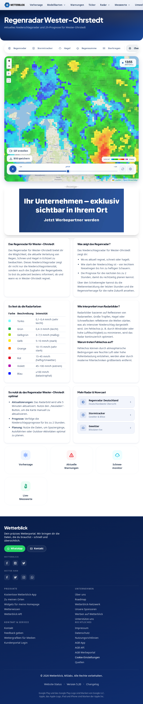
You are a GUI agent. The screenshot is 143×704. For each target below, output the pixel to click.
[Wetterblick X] (24, 563)
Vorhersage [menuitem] (36, 4)
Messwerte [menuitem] (121, 4)
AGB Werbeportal (85, 652)
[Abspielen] (12, 168)
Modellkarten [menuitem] (54, 4)
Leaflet (117, 179)
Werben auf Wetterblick (89, 614)
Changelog (92, 684)
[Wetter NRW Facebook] (7, 577)
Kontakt (38, 548)
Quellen (79, 662)
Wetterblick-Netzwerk (87, 604)
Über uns (80, 594)
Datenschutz (82, 633)
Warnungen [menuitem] (77, 4)
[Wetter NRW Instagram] (24, 577)
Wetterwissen (12, 609)
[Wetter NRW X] (15, 577)
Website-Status (53, 684)
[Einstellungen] (130, 169)
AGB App (80, 642)
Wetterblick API (13, 614)
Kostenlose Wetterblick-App (20, 594)
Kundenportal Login (16, 642)
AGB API (79, 647)
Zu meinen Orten (14, 599)
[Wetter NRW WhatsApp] (32, 577)
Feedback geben (13, 633)
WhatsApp (16, 548)
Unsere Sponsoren (86, 609)
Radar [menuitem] (103, 4)
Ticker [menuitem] (92, 4)
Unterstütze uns (84, 619)
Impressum (81, 628)
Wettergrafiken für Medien (19, 637)
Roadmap (80, 599)
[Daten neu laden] (123, 169)
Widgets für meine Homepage (21, 604)
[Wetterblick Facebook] (7, 563)
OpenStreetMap (130, 179)
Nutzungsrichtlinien (87, 637)
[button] (9, 61)
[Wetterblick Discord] (15, 563)
